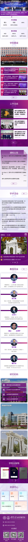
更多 (13, 97)
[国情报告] (23, 473)
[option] (14, 8)
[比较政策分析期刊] (14, 473)
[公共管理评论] (5, 473)
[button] (17, 262)
